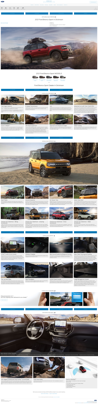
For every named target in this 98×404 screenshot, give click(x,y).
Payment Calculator (37, 232)
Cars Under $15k (12, 89)
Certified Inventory (61, 13)
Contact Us (85, 13)
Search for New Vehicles (44, 393)
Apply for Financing (12, 232)
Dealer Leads (95, 401)
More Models (95, 9)
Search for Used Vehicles (53, 393)
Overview (2, 9)
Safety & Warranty (23, 9)
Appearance (10, 9)
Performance (5, 9)
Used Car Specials (37, 137)
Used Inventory (37, 13)
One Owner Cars (36, 89)
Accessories (17, 9)
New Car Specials (12, 137)
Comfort (14, 9)
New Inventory (12, 13)
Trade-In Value (61, 232)
